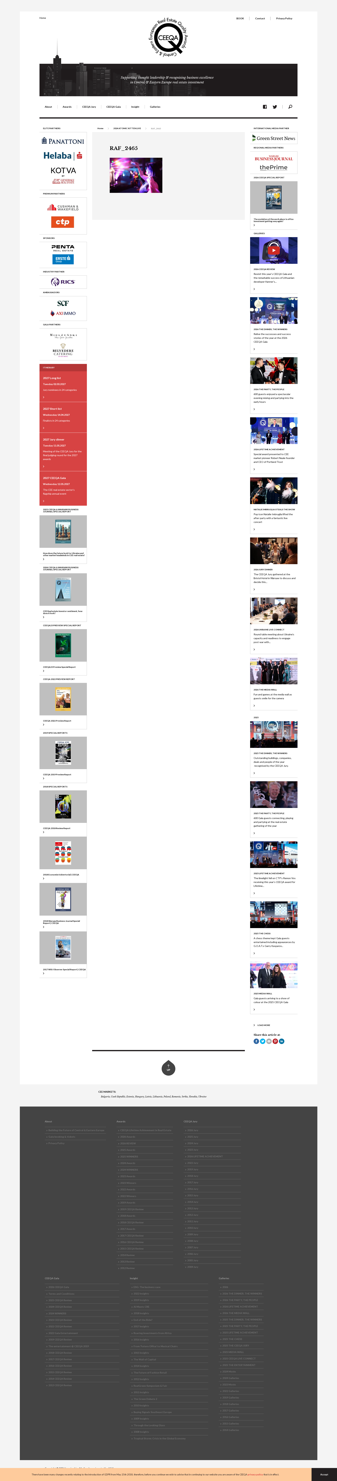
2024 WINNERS (129, 1169)
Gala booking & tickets (61, 1136)
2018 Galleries (230, 1403)
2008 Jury (192, 1240)
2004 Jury (192, 1266)
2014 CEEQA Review (60, 1378)
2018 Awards (127, 1215)
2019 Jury (192, 1169)
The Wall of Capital (145, 1359)
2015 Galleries (230, 1423)
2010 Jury (192, 1227)
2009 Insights (141, 1418)
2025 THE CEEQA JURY (235, 1345)
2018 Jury (192, 1175)
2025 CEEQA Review (60, 1300)
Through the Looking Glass (149, 1425)
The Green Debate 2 (145, 1398)
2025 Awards (127, 1149)
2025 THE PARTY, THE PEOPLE (240, 1326)
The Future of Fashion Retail (150, 1372)
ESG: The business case (147, 1287)
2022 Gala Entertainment (63, 1333)
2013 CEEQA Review (60, 1385)
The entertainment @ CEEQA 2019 (68, 1346)
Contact (260, 18)
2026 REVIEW (128, 1143)
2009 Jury (192, 1234)
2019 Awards (127, 1202)
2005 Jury (192, 1260)
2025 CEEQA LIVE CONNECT (239, 1358)
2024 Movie (229, 1371)
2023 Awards (127, 1176)
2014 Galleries (230, 1429)
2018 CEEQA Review (132, 1222)
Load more (263, 1025)
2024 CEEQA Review (60, 1306)
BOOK (240, 18)
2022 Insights (141, 1293)
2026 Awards (127, 1136)
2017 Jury (192, 1182)
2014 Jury (192, 1201)
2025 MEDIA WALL (233, 1351)
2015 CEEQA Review (132, 1248)
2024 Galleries (230, 1377)
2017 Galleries (230, 1410)
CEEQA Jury (89, 106)
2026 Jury (192, 1130)
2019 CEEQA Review (132, 1209)
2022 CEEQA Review (60, 1326)
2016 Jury (192, 1188)
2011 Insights (141, 1392)
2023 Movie (229, 1384)
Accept (324, 1474)
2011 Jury (192, 1221)
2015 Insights (141, 1352)
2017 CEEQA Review (132, 1235)
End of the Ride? (143, 1319)
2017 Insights (141, 1326)
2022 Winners (128, 1196)
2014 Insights (141, 1365)
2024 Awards (127, 1163)
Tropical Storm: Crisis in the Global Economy (160, 1438)
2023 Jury (192, 1149)
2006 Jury (192, 1253)
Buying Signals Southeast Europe (153, 1412)
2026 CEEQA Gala (58, 1287)
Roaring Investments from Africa (152, 1333)
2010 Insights (141, 1405)
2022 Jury (192, 1162)
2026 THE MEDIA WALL (235, 1313)
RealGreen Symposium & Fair (150, 1385)
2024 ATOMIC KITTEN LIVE (127, 128)
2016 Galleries (230, 1416)
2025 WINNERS (129, 1156)
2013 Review (127, 1261)
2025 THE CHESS (232, 1339)
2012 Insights (141, 1379)
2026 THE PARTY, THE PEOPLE (240, 1300)
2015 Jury (192, 1195)
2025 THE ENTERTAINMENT (239, 1364)
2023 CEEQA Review (60, 1319)
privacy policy (255, 1474)
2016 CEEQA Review (132, 1242)
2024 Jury (192, 1143)
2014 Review (127, 1255)
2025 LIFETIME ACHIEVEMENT (240, 1332)
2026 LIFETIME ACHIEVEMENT (205, 1156)
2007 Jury (192, 1247)
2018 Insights (141, 1313)
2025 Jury (192, 1136)
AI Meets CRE (141, 1306)
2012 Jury (192, 1214)
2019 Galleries (230, 1397)
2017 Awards (127, 1228)
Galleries (155, 106)
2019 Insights (141, 1300)
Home (42, 17)
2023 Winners (128, 1182)
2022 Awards (127, 1189)
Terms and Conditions (61, 1293)
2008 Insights (141, 1431)
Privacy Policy (284, 18)
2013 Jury (192, 1208)
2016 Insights (141, 1339)
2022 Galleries (230, 1390)
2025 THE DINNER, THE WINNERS (242, 1319)
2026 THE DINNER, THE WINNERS (242, 1293)
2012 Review (127, 1268)
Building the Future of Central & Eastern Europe (76, 1130)
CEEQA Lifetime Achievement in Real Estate (145, 1130)
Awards (67, 106)
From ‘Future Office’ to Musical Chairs (156, 1346)
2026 (225, 1287)
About (48, 106)
